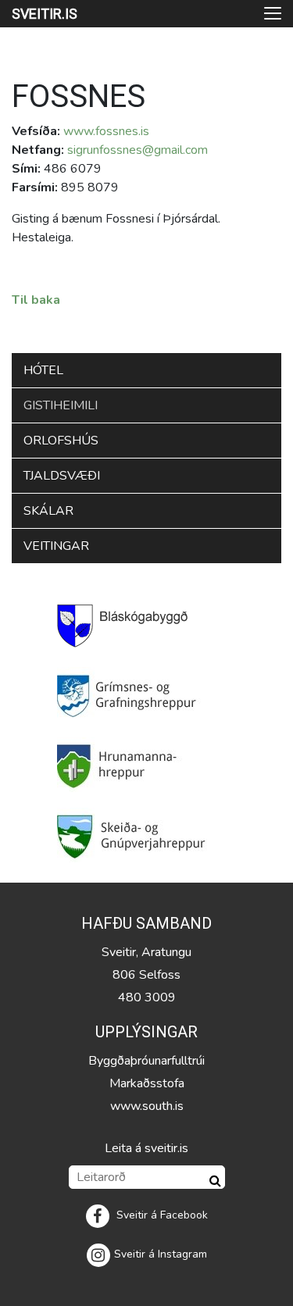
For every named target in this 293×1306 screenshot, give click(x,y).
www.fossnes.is (106, 131)
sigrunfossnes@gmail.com (137, 150)
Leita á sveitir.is (146, 1148)
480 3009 (147, 997)
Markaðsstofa (146, 1083)
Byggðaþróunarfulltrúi (146, 1060)
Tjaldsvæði (61, 475)
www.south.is (147, 1106)
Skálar (48, 510)
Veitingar (56, 546)
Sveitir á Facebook (160, 1215)
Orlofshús (60, 440)
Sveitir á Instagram (160, 1254)
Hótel (43, 370)
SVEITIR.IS (44, 13)
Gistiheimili (60, 405)
